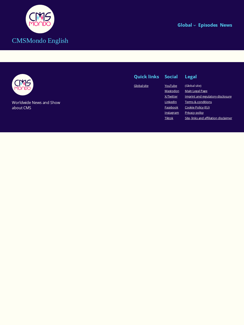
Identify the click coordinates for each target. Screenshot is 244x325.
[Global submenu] (194, 25)
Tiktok (169, 118)
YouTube (171, 86)
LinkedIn (171, 102)
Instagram (172, 112)
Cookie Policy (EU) (197, 107)
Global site (141, 86)
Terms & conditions (198, 102)
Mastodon (172, 91)
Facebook (171, 107)
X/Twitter (171, 96)
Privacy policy (194, 112)
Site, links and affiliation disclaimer (208, 118)
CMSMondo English (40, 40)
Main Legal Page (196, 91)
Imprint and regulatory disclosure (208, 96)
